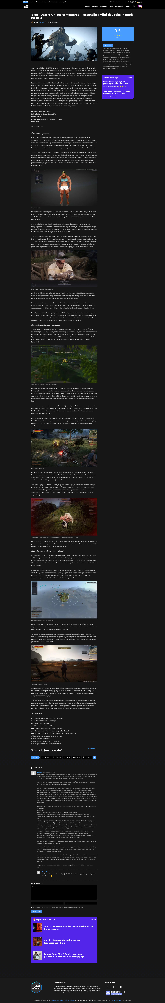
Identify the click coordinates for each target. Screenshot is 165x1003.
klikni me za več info (116, 1000)
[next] (79, 2)
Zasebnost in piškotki (69, 1000)
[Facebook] (123, 2)
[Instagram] (125, 2)
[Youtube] (128, 2)
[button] (134, 6)
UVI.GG (140, 2)
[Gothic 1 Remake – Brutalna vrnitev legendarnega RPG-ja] (37, 941)
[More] (94, 757)
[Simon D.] (32, 22)
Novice (105, 86)
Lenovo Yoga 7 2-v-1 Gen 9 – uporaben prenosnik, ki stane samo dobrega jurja (64, 955)
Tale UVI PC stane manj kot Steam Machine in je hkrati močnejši (116, 92)
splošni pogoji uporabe (57, 1000)
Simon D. (42, 22)
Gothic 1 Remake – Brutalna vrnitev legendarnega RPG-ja (62, 941)
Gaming (105, 96)
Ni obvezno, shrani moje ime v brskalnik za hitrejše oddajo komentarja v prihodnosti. (58, 907)
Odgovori (39, 867)
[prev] (77, 2)
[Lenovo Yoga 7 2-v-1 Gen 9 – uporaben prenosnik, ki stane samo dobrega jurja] (37, 955)
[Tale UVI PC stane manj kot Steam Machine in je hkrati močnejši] (37, 927)
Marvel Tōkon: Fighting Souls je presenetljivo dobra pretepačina (115, 83)
